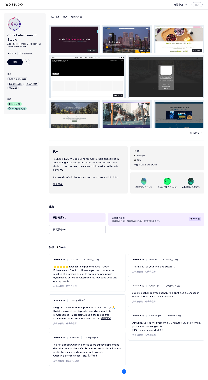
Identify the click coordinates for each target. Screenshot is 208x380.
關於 (65, 16)
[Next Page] (135, 371)
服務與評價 (76, 16)
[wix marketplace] (14, 4)
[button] (74, 39)
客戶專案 (55, 16)
